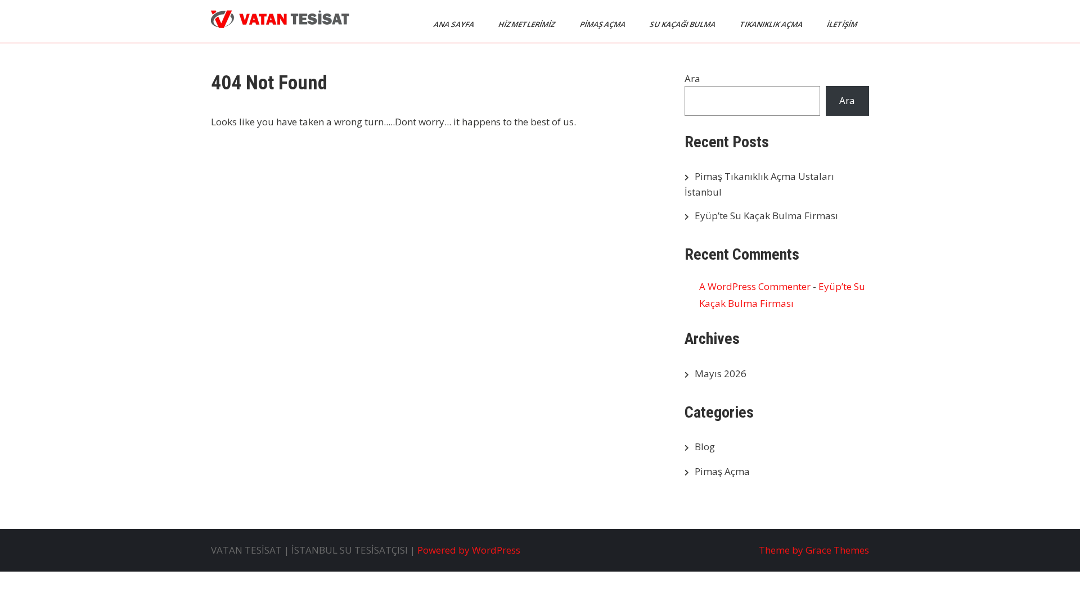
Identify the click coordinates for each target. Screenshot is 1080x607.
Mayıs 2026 (720, 373)
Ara (692, 78)
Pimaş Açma (722, 471)
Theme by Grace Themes (814, 549)
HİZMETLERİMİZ (528, 24)
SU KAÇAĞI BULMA (683, 24)
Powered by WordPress (468, 549)
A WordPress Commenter (755, 286)
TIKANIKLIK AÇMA (772, 24)
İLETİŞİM (843, 24)
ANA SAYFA (455, 24)
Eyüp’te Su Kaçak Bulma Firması (766, 215)
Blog (705, 446)
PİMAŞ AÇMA (603, 24)
